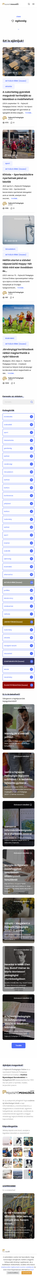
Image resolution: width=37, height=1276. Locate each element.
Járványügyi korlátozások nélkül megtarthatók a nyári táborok (18, 353)
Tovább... (28, 113)
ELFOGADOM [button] (27, 1273)
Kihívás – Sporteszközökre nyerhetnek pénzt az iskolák (18, 178)
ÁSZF (32, 1270)
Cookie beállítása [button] (13, 1273)
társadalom (10, 249)
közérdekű (9, 338)
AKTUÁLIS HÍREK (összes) (15, 81)
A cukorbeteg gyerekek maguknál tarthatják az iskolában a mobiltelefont (18, 95)
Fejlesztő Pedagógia (16, 117)
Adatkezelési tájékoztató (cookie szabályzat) (17, 1267)
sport (7, 163)
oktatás (8, 86)
